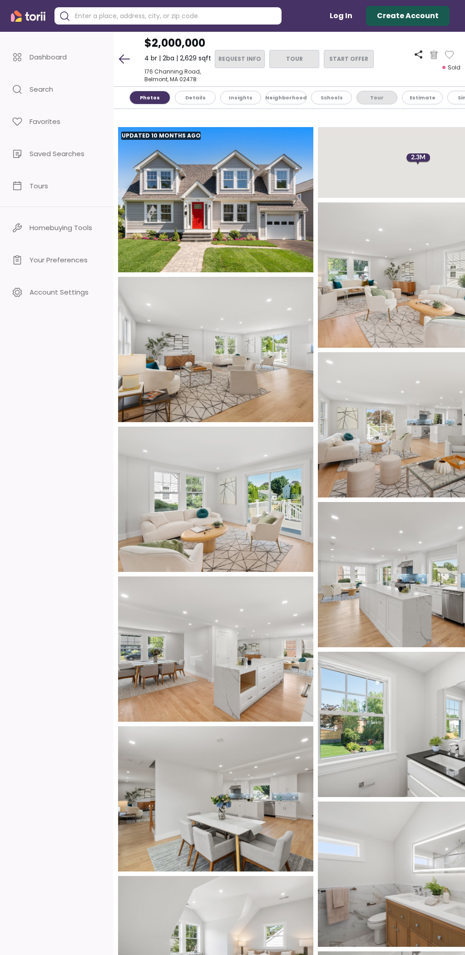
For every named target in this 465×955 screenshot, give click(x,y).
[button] (57, 57)
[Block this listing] (434, 55)
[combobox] (175, 16)
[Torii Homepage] (30, 16)
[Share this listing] (418, 54)
